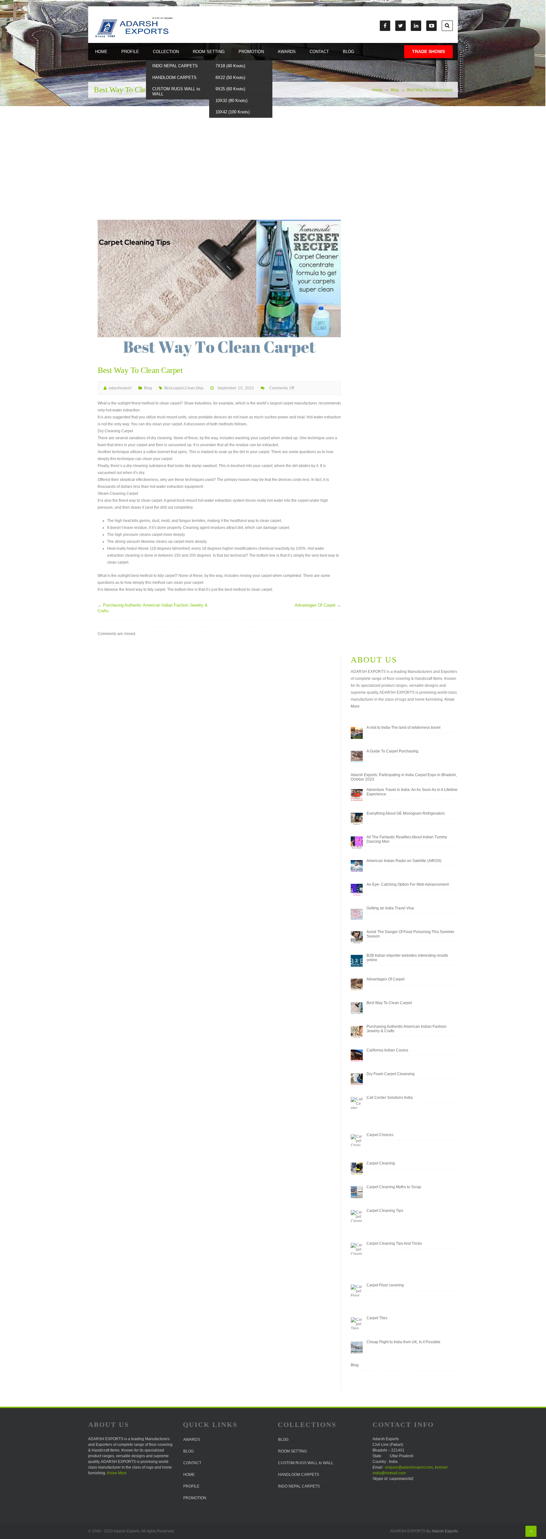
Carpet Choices (380, 1135)
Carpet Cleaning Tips (385, 1210)
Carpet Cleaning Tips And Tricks (394, 1243)
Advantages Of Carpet (315, 605)
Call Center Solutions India (390, 1097)
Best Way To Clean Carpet (389, 1003)
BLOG (348, 51)
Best (168, 388)
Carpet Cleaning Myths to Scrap (394, 1187)
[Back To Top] (531, 1531)
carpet (178, 388)
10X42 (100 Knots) (232, 112)
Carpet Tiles (377, 1318)
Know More (117, 1473)
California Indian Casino (387, 1050)
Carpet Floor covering (385, 1285)
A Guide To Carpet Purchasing (392, 751)
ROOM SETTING (209, 51)
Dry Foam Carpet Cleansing (391, 1074)
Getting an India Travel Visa (390, 908)
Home (377, 90)
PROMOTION (251, 51)
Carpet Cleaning (381, 1163)
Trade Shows (428, 51)
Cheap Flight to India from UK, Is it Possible (403, 1342)
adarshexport (120, 388)
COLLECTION (166, 51)
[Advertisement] (273, 172)
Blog (395, 90)
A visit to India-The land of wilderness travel (403, 727)
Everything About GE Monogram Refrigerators (406, 813)
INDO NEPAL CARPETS (175, 65)
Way (199, 388)
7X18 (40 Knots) (230, 65)
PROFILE (130, 51)
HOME (101, 51)
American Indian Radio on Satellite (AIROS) (404, 861)
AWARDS (287, 51)
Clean (190, 388)
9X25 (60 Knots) (230, 89)
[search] (447, 26)
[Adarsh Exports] (133, 37)
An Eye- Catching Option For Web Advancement (408, 884)
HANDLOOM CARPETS (174, 77)
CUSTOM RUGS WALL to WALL (176, 91)
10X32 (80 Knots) (231, 100)
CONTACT (319, 51)
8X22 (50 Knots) (230, 77)
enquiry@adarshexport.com (409, 1467)
